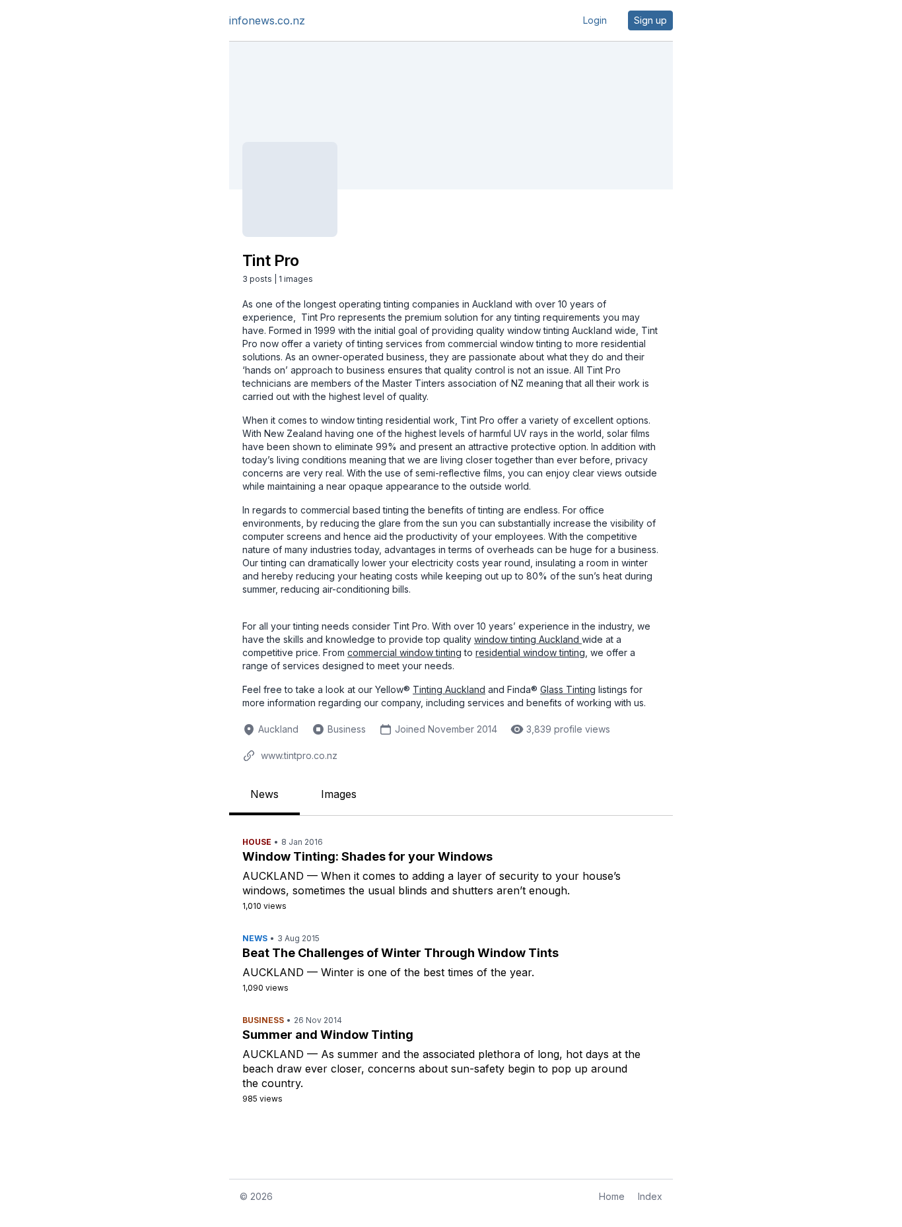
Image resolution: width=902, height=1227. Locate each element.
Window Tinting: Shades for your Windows (367, 856)
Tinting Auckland (449, 689)
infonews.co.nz (267, 20)
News (264, 794)
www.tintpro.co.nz (299, 755)
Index (650, 1196)
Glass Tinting (568, 689)
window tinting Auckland (528, 639)
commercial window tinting (404, 652)
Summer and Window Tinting (327, 1035)
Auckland (278, 729)
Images (339, 794)
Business (347, 729)
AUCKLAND (273, 875)
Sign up (650, 20)
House (256, 842)
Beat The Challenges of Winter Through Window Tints (400, 953)
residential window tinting (530, 652)
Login (595, 20)
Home (612, 1196)
